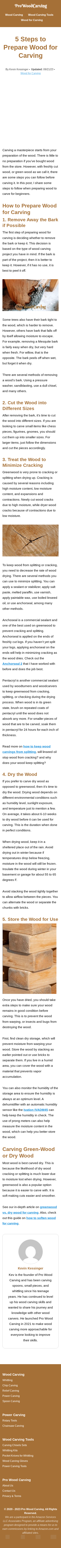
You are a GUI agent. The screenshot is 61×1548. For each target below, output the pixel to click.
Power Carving (11, 1396)
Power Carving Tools (14, 1466)
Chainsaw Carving (13, 1425)
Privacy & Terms (11, 1496)
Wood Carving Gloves (15, 1461)
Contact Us (8, 1490)
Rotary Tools (9, 1420)
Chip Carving (10, 1385)
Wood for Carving (32, 20)
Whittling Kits (10, 1450)
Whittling (7, 1380)
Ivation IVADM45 (36, 1110)
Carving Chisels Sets (14, 1445)
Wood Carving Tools (40, 14)
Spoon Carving (11, 1401)
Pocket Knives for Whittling (17, 1455)
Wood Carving (14, 14)
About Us (7, 1485)
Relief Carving (10, 1390)
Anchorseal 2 (12, 663)
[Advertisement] (30, 111)
